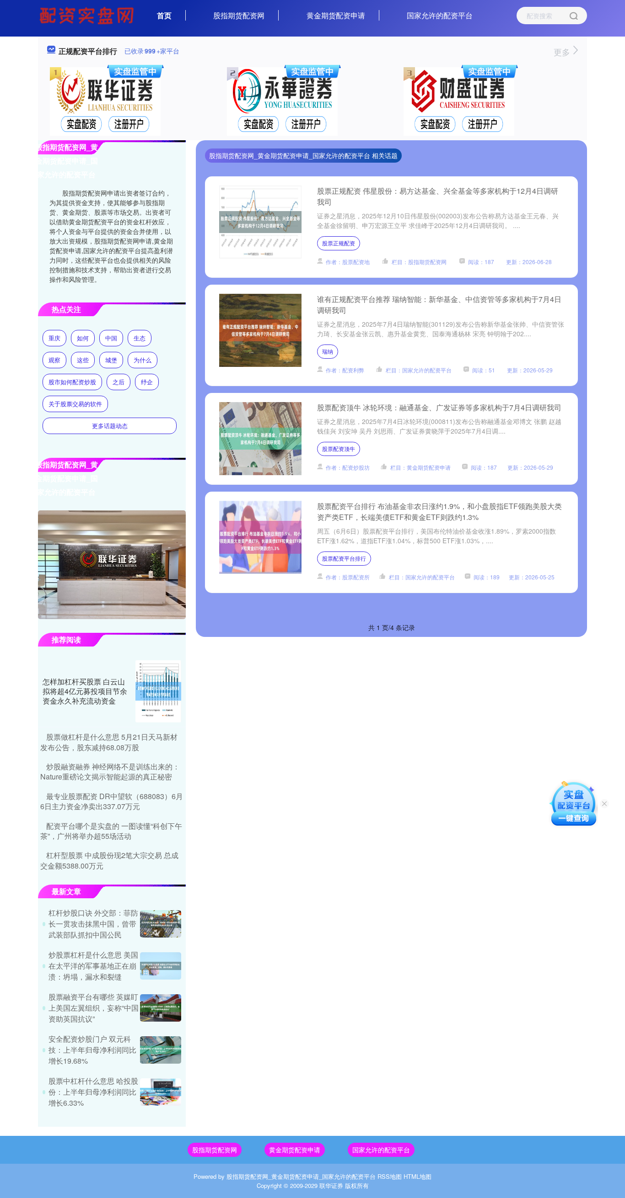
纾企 (147, 381)
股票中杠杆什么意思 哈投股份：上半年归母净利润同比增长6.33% (93, 1092)
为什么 (142, 359)
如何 (83, 338)
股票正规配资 (338, 243)
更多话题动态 (110, 425)
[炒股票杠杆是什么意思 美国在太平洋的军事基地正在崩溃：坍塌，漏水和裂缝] (160, 966)
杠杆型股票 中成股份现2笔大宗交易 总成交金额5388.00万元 (109, 860)
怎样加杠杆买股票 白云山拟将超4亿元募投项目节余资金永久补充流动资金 (85, 691)
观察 (54, 359)
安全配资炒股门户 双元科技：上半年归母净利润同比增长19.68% (92, 1050)
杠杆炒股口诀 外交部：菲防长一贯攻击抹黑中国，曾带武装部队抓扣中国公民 (93, 923)
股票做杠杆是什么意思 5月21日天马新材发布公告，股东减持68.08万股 (109, 742)
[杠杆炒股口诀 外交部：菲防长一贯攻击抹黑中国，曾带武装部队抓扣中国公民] (160, 924)
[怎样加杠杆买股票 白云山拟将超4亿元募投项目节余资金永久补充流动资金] (158, 691)
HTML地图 (417, 1176)
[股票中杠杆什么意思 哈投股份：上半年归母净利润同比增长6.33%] (160, 1092)
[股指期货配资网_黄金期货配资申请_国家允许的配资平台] (88, 14)
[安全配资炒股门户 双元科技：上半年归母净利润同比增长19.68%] (160, 1050)
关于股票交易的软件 (75, 403)
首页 (164, 15)
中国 (111, 338)
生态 (139, 338)
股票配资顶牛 (338, 448)
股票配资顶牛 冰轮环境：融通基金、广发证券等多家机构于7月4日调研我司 (439, 407)
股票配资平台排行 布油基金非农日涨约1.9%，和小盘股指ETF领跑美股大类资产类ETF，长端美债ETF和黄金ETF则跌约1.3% (439, 511)
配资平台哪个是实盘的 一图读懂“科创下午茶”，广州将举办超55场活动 (111, 831)
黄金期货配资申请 (336, 15)
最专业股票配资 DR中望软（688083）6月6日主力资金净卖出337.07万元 (111, 801)
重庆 (54, 338)
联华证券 (331, 1185)
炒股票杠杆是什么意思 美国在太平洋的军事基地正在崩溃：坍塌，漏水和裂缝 (93, 965)
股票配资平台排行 (344, 558)
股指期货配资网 (238, 15)
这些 (83, 359)
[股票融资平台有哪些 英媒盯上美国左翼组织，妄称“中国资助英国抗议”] (160, 1008)
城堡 (111, 359)
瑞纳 (327, 351)
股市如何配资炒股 (72, 381)
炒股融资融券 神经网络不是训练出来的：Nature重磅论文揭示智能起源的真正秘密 (110, 771)
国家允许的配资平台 (440, 15)
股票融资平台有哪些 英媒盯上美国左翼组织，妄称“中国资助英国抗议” (93, 1007)
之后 (118, 381)
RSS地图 (389, 1176)
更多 (563, 52)
